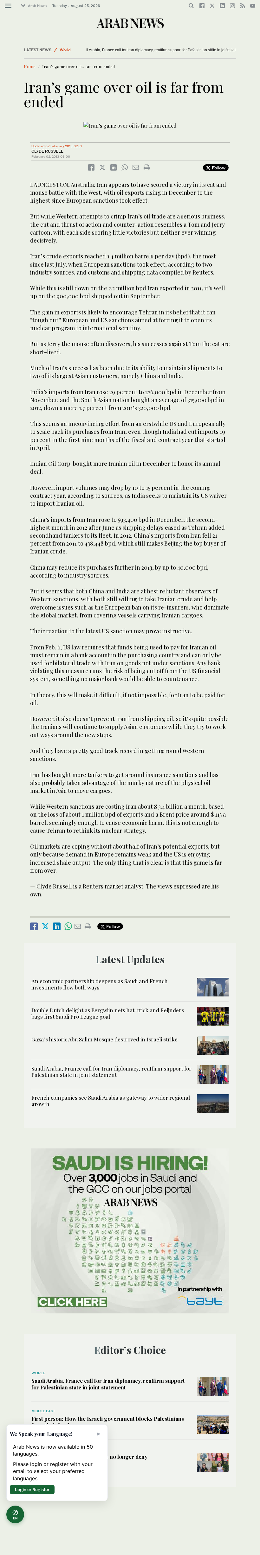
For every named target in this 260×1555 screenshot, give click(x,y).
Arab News (37, 5)
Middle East (43, 1411)
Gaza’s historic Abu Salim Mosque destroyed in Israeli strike (104, 1039)
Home (30, 66)
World (65, 49)
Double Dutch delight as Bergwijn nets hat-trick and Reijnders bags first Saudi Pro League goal (107, 1013)
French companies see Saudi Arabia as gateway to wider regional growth (110, 1100)
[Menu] (8, 6)
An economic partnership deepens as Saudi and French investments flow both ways (99, 984)
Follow (218, 167)
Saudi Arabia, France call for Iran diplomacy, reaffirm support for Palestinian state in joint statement (146, 50)
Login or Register (32, 1489)
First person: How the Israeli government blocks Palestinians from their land (107, 1421)
